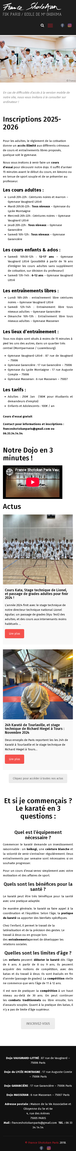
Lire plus (14, 633)
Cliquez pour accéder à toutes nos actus (38, 778)
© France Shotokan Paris (42, 1142)
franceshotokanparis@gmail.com (34, 1122)
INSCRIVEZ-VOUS (38, 1023)
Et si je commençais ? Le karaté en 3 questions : (38, 808)
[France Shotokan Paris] (32, 8)
